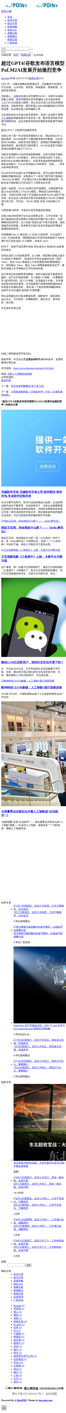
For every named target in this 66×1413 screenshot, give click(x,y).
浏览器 (19, 1308)
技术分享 (12, 20)
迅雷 (18, 1318)
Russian (19, 1305)
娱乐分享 (12, 23)
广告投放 (12, 43)
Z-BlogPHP (21, 1400)
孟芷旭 (19, 1340)
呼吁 (18, 1353)
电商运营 (12, 39)
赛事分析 (12, 33)
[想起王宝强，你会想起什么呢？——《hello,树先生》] (31, 521)
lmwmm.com (45, 1400)
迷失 (18, 1382)
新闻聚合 (12, 36)
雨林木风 (20, 1321)
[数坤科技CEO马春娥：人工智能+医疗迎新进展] (27, 681)
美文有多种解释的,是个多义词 (27, 386)
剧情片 (19, 1343)
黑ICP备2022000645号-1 (28, 1393)
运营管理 (18, 1297)
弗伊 (18, 1315)
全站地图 (51, 1393)
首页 (9, 17)
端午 (18, 1349)
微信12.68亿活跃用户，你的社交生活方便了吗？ (32, 662)
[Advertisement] (33, 331)
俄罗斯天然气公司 (25, 1356)
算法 (18, 1369)
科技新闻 (27, 374)
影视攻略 (12, 26)
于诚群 (19, 1333)
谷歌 (16, 96)
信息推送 (20, 1359)
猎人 (18, 1311)
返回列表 (6, 380)
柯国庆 (19, 1336)
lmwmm (5, 78)
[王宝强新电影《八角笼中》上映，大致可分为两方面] (30, 550)
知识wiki (12, 30)
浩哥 (18, 1327)
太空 (18, 1378)
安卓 (18, 1362)
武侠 (18, 1346)
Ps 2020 (19, 1324)
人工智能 (6, 118)
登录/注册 (6, 11)
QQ (17, 1330)
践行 (18, 1372)
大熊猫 (19, 1365)
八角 (18, 1375)
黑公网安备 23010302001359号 (43, 1388)
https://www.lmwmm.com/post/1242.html (34, 368)
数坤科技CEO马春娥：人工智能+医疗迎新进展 (31, 687)
